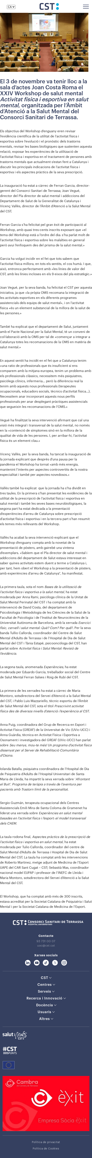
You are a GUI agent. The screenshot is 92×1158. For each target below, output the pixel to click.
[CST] (49, 8)
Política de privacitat (46, 1142)
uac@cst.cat (46, 945)
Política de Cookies (46, 1148)
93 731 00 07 (46, 941)
